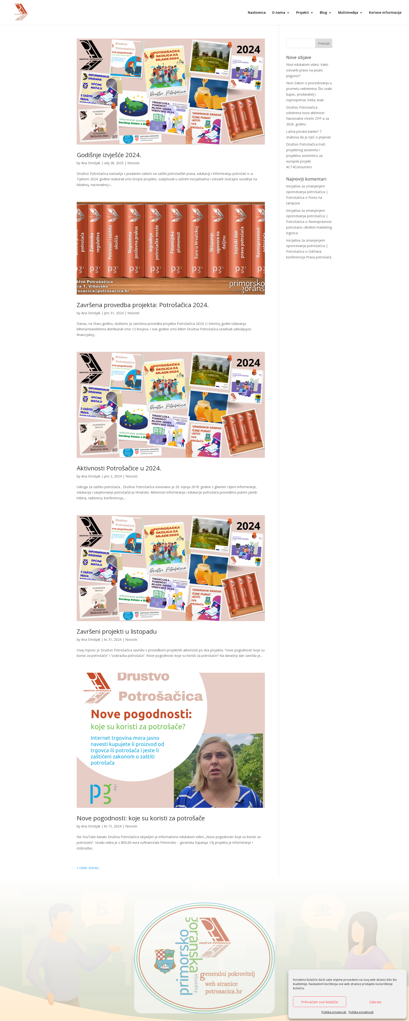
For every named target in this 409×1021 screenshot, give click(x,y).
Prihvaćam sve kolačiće (319, 1001)
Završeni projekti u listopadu (117, 631)
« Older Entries (88, 868)
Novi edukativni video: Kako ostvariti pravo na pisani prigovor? (307, 70)
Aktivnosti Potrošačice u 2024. (119, 468)
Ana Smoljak (90, 163)
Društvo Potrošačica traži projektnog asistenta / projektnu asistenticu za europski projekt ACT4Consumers (305, 155)
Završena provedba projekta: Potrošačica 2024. (143, 305)
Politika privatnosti (333, 1012)
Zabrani (375, 1001)
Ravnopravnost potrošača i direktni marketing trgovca (309, 227)
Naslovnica (257, 13)
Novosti (133, 163)
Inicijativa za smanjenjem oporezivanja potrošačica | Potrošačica (307, 192)
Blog (323, 13)
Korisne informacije (385, 13)
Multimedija (348, 13)
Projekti (302, 13)
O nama (278, 13)
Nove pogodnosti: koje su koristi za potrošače (141, 818)
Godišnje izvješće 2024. (109, 154)
